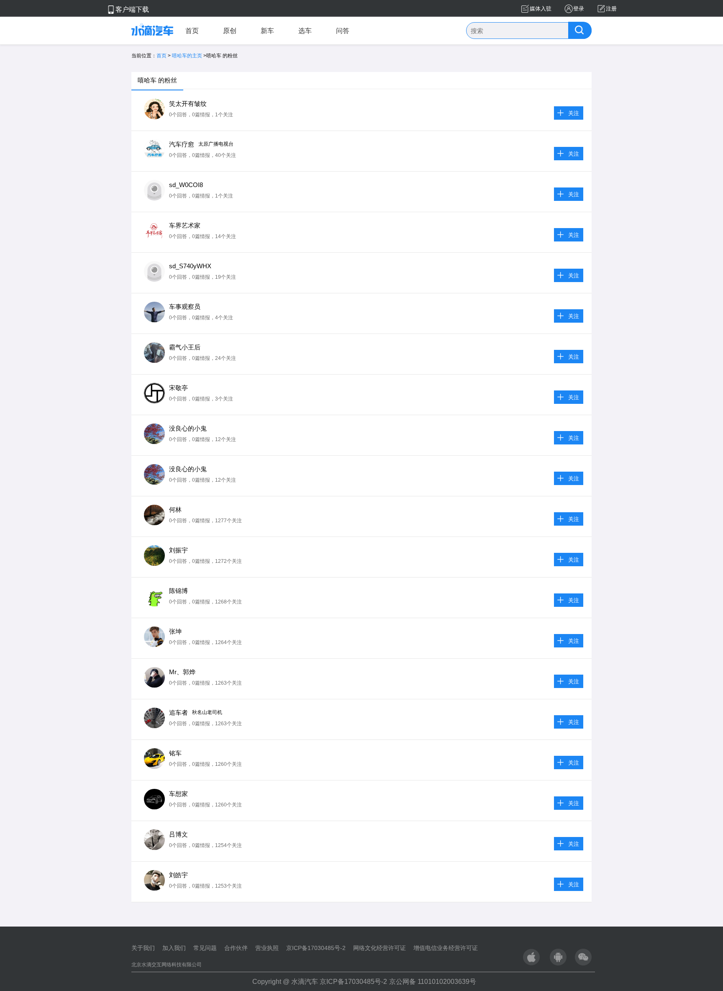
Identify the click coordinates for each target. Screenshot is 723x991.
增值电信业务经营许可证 (445, 948)
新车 (267, 30)
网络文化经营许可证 (379, 948)
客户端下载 (132, 9)
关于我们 (143, 948)
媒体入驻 (540, 8)
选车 (305, 30)
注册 (611, 8)
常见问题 (205, 948)
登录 (578, 8)
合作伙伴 (236, 948)
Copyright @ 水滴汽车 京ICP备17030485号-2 (319, 981)
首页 (192, 30)
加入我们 (174, 948)
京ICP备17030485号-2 (316, 948)
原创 (229, 30)
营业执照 (267, 948)
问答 (342, 30)
